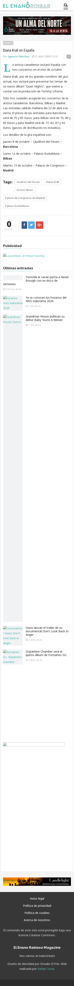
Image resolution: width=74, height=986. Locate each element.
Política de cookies (37, 913)
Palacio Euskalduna (17, 206)
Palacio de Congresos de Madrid (25, 198)
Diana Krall (52, 182)
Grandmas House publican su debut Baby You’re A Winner (45, 318)
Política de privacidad (37, 906)
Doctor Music (25, 190)
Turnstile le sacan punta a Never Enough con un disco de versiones (36, 280)
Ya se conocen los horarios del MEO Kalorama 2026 (46, 299)
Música (8, 43)
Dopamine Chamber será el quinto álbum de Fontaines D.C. (46, 653)
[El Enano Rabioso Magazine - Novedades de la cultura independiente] (26, 4)
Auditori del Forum (28, 182)
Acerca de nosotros (37, 920)
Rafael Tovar (46, 969)
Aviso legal (37, 898)
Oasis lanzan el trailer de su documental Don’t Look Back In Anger (47, 631)
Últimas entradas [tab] (18, 268)
